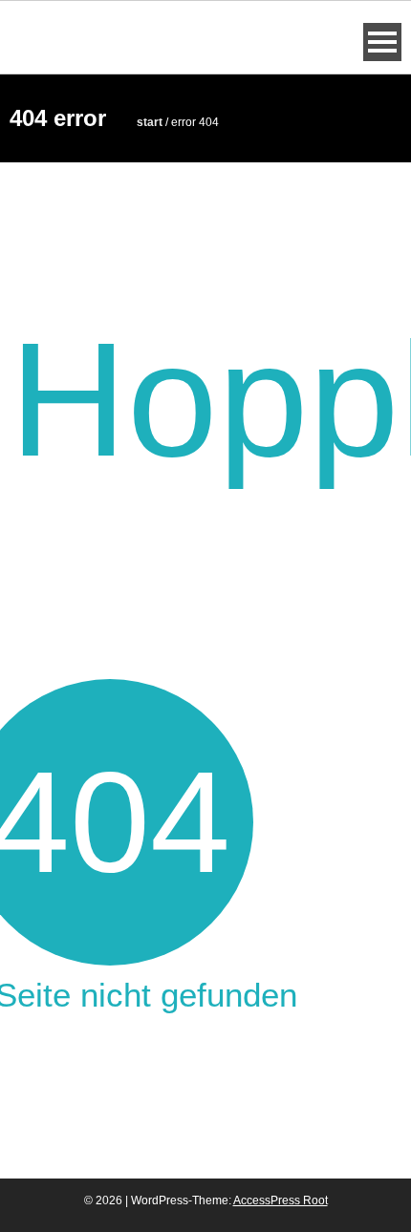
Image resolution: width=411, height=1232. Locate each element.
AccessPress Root (280, 1200)
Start (149, 122)
